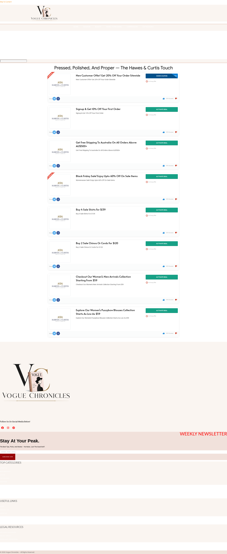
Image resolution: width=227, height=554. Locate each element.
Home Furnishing (114, 27)
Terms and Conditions (9, 539)
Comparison (132, 27)
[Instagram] (8, 427)
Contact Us (4, 509)
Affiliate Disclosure (8, 532)
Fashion (86, 27)
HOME (75, 27)
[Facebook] (2, 427)
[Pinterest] (13, 427)
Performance (5, 471)
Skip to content (6, 2)
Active (2, 475)
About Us (3, 513)
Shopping (3, 481)
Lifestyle (3, 468)
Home (2, 506)
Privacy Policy (5, 535)
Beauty (98, 27)
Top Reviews (148, 27)
